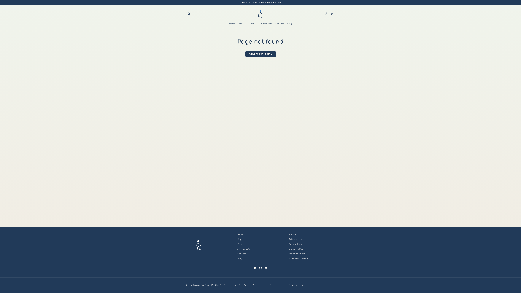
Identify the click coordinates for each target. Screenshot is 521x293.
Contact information (278, 285)
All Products (243, 249)
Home (240, 235)
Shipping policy (296, 285)
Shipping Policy (297, 249)
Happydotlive (198, 285)
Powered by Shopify (213, 285)
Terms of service (260, 285)
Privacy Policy (296, 239)
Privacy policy (230, 285)
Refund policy (245, 285)
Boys (239, 239)
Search (293, 235)
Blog (239, 258)
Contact (241, 254)
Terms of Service (298, 254)
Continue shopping (260, 54)
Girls (239, 244)
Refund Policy (296, 244)
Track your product (299, 258)
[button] (189, 14)
